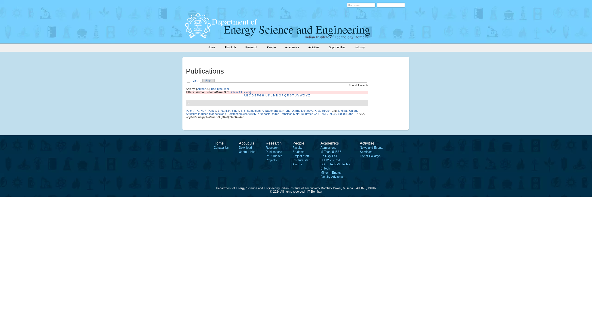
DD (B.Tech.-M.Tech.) (335, 164)
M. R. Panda (208, 110)
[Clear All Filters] (241, 92)
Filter (208, 80)
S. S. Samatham (250, 110)
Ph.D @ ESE (329, 156)
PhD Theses (274, 156)
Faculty (297, 147)
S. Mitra (342, 110)
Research (272, 147)
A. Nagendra (270, 110)
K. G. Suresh (322, 110)
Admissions (328, 147)
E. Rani (222, 110)
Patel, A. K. (192, 110)
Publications (274, 152)
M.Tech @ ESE (331, 152)
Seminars (366, 152)
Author (201, 89)
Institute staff (301, 160)
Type (220, 89)
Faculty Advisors (332, 177)
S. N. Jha (284, 110)
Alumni (297, 164)
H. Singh (233, 110)
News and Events (371, 147)
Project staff (301, 156)
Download (245, 147)
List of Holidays (370, 156)
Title (213, 89)
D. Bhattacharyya (302, 110)
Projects (271, 160)
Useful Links (247, 152)
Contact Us (221, 147)
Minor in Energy (331, 172)
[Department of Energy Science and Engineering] (198, 36)
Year (226, 89)
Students (299, 152)
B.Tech (325, 168)
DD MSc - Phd (330, 160)
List (195, 80)
